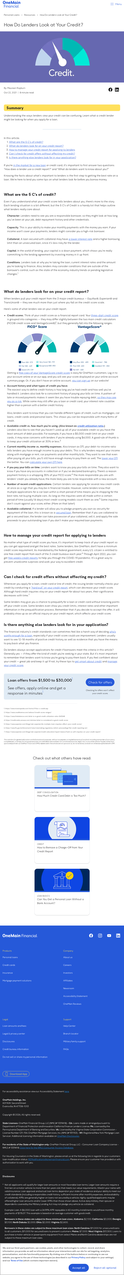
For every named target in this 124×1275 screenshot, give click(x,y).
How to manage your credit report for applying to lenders (42, 149)
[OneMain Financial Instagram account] (100, 935)
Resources (29, 14)
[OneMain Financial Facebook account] (110, 89)
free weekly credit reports (23, 557)
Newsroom (68, 988)
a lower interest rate (80, 239)
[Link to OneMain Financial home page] (20, 935)
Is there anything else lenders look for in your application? (42, 157)
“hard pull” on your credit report (49, 587)
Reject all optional (105, 1267)
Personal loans (10, 957)
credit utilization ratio (90, 425)
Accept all (78, 1267)
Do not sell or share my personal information (25, 1056)
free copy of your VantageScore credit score (44, 372)
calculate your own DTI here (46, 462)
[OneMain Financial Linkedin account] (117, 89)
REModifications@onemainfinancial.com (48, 1159)
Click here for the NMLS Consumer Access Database (46, 1147)
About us (67, 957)
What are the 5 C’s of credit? (26, 142)
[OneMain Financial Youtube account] (109, 935)
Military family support (74, 1041)
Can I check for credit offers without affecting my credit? (42, 153)
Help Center (69, 1025)
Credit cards (9, 965)
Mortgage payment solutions (17, 980)
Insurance (8, 972)
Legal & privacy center (14, 1033)
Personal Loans (12, 14)
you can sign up (81, 380)
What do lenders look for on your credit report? (36, 145)
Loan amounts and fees (14, 1025)
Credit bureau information (16, 1049)
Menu (118, 4)
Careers (67, 965)
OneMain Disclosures (68, 1136)
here (66, 1091)
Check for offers (100, 682)
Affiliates (68, 980)
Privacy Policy (79, 1257)
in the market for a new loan (29, 165)
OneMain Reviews (72, 1003)
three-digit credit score (104, 315)
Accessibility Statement (75, 996)
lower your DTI (110, 458)
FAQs (66, 1049)
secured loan (63, 512)
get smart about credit (88, 661)
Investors (68, 972)
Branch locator (70, 1033)
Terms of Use (17, 1260)
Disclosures (9, 1041)
